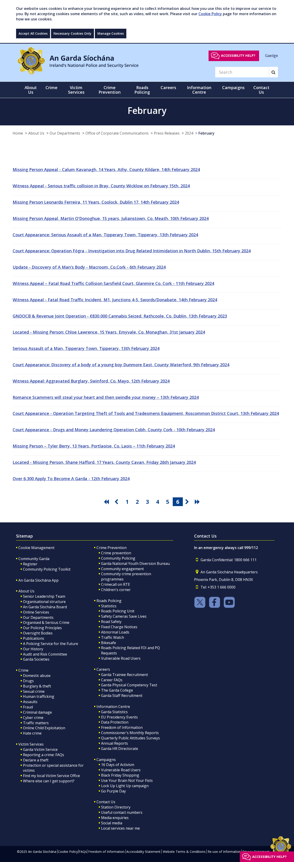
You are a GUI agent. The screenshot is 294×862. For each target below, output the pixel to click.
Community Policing (118, 558)
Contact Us (105, 801)
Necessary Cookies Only (72, 33)
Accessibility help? (238, 55)
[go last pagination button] (198, 501)
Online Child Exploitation (44, 727)
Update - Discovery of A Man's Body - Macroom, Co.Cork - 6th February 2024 (89, 267)
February (206, 133)
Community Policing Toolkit (47, 569)
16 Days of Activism (117, 764)
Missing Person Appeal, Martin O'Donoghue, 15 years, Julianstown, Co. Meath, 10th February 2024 (111, 218)
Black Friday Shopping (120, 775)
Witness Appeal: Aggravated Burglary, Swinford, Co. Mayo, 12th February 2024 (91, 381)
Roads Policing (109, 600)
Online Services (36, 612)
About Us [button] (31, 90)
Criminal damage (37, 712)
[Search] (273, 72)
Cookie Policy (210, 13)
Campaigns (106, 759)
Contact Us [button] (261, 90)
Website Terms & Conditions (184, 851)
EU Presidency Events (119, 717)
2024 (189, 133)
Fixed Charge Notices (119, 626)
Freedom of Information (122, 727)
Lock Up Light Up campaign (125, 785)
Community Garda (33, 558)
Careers (103, 669)
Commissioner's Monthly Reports (130, 732)
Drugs (28, 680)
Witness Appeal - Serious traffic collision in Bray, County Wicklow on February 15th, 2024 (101, 186)
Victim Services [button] (76, 90)
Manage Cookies (110, 33)
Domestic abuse (37, 675)
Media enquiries (115, 817)
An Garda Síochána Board (45, 606)
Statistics (108, 605)
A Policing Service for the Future (50, 643)
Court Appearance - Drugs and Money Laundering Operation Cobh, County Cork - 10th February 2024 (114, 429)
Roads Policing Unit (117, 611)
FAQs (83, 851)
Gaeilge (271, 55)
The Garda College (117, 690)
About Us (36, 133)
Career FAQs (111, 679)
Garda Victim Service (40, 749)
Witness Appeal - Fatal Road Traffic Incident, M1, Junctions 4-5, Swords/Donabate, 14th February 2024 (115, 299)
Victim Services (31, 744)
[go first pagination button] (107, 501)
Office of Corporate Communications (117, 133)
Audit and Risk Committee (45, 654)
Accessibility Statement (143, 851)
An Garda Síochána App (38, 580)
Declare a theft (35, 760)
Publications (33, 638)
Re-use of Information (224, 851)
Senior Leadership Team (44, 596)
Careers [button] (168, 87)
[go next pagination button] (188, 501)
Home (18, 133)
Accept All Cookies (33, 33)
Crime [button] (51, 87)
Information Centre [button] (199, 90)
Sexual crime (34, 691)
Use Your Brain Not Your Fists (127, 780)
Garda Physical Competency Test (129, 684)
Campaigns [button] (233, 87)
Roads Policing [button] (142, 90)
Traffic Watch (112, 637)
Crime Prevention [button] (110, 90)
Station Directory (115, 807)
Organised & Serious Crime (46, 622)
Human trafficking (38, 696)
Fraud (28, 707)
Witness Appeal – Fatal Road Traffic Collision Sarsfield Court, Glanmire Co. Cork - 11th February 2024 (113, 283)
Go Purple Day (113, 791)
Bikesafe (108, 642)
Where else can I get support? (48, 780)
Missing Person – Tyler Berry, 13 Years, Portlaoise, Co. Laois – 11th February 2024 (94, 446)
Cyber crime (33, 717)
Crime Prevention (111, 547)
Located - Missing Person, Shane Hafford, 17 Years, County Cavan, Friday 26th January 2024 (104, 462)
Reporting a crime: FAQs (43, 754)
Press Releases (167, 133)
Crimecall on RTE (115, 584)
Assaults (30, 701)
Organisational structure (44, 601)
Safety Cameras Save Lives (124, 616)
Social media (111, 822)
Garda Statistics (114, 711)
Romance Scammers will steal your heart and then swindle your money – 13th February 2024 (106, 397)
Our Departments (65, 133)
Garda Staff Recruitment (121, 695)
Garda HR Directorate (119, 748)
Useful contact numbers (121, 812)
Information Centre (113, 706)
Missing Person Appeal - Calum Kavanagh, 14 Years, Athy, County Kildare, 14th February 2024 (106, 169)
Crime (23, 670)
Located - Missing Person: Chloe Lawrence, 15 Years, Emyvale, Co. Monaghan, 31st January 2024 (109, 332)
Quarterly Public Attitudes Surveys (130, 738)
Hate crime (32, 733)
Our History (33, 648)
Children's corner (116, 589)
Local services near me (120, 828)
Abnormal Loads (115, 632)
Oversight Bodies (38, 633)
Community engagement (122, 568)
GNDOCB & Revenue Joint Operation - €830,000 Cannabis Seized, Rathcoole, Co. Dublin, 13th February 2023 (120, 316)
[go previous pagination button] (117, 501)
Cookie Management (36, 547)
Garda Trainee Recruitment (124, 674)
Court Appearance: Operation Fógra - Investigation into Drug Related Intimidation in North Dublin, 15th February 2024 (132, 251)
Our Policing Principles (42, 627)
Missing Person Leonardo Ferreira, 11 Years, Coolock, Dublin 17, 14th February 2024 (96, 202)
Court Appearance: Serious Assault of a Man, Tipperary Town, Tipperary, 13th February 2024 (105, 234)
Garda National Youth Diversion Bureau (135, 563)
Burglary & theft (37, 686)
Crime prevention (116, 552)
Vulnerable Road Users (121, 658)
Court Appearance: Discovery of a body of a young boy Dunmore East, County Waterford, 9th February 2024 (121, 364)
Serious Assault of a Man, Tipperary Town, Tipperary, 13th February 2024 (86, 348)
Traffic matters (36, 722)
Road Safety (111, 621)
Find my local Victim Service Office (51, 775)
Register (30, 563)
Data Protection (114, 722)
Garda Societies (36, 659)
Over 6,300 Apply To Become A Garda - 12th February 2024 (71, 478)
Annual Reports (114, 743)
